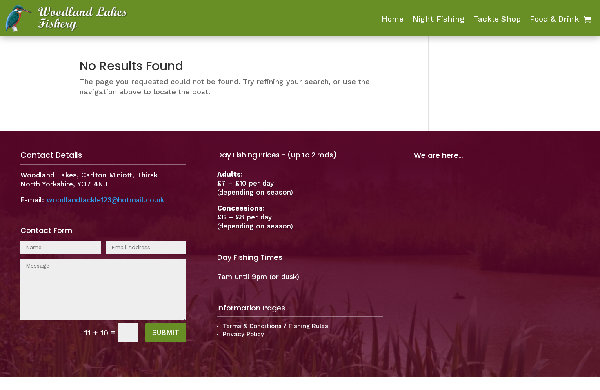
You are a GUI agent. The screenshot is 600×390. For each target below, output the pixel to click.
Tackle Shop (497, 20)
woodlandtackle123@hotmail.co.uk (105, 200)
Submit (165, 332)
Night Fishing (438, 20)
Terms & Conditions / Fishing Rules (275, 326)
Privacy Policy (243, 334)
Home (393, 20)
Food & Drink (554, 20)
